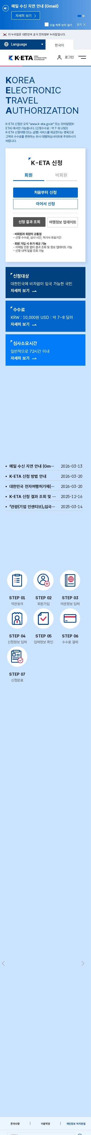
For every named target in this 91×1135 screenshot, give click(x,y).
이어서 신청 (45, 203)
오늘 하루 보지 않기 (61, 25)
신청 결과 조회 (29, 222)
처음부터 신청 (45, 192)
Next (83, 963)
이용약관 (45, 1123)
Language (19, 44)
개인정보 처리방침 (75, 1123)
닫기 (79, 24)
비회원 (61, 175)
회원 (29, 175)
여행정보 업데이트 (62, 222)
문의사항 (15, 1123)
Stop (83, 16)
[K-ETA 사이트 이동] (29, 58)
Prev (3, 963)
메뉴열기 (82, 57)
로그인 (69, 57)
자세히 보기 (20, 290)
